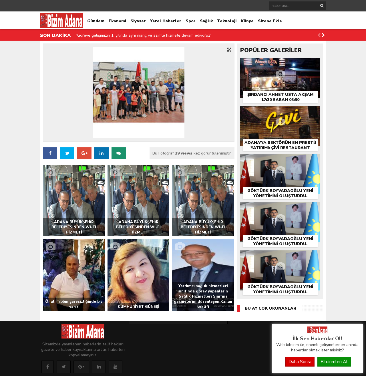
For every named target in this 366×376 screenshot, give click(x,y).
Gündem (95, 21)
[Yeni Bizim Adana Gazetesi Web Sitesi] (317, 332)
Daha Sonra (300, 362)
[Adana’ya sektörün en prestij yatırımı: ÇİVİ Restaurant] (280, 112)
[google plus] (84, 153)
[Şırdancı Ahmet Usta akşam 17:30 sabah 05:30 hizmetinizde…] (280, 64)
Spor (191, 21)
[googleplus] (81, 367)
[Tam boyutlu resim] (229, 49)
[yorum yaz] (119, 153)
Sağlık (206, 21)
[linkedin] (99, 367)
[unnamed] (138, 92)
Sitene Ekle (270, 21)
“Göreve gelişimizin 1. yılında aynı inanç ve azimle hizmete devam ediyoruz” (144, 35)
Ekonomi (117, 21)
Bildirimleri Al (334, 362)
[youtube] (115, 367)
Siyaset (138, 21)
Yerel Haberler (165, 21)
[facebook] (50, 153)
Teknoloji (226, 21)
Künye (247, 21)
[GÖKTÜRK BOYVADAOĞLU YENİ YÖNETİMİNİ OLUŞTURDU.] (280, 160)
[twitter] (67, 153)
